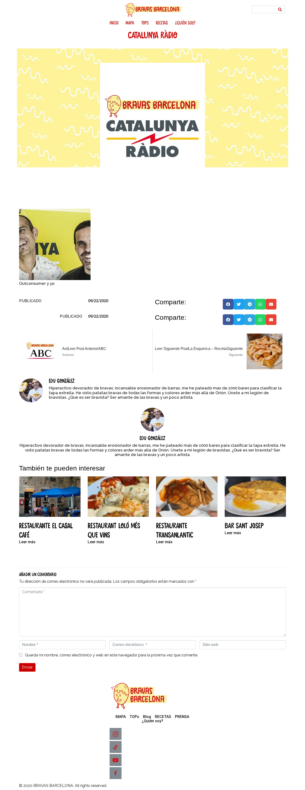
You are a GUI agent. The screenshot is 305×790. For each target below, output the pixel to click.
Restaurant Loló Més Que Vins (114, 530)
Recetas (162, 23)
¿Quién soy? (185, 23)
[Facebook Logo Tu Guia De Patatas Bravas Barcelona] (116, 773)
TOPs (145, 23)
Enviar (27, 667)
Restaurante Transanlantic (174, 530)
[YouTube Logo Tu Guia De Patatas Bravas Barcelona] (116, 760)
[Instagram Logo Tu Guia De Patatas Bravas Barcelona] (116, 734)
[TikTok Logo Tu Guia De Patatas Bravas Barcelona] (116, 747)
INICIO (114, 23)
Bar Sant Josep (244, 526)
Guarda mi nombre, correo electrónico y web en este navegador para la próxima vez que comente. (111, 655)
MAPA (130, 23)
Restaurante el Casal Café (46, 530)
